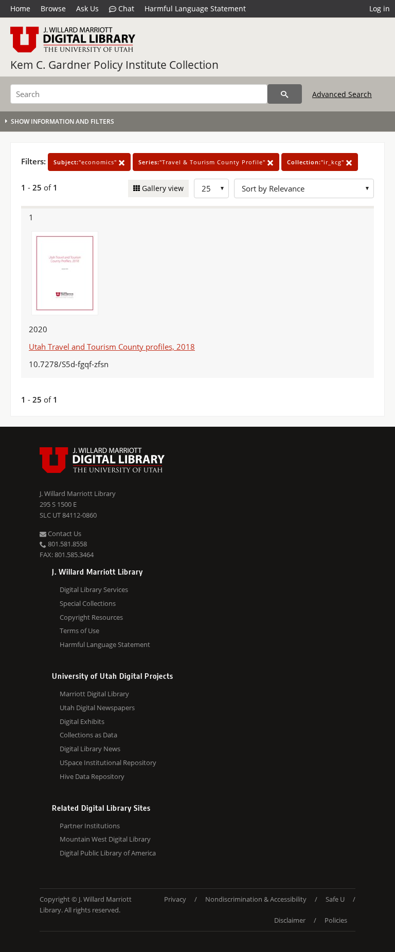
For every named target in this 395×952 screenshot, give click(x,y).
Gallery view (162, 188)
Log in (379, 8)
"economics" (86, 162)
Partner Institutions (90, 825)
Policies (336, 920)
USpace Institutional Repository (108, 762)
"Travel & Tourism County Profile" (202, 162)
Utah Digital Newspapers (97, 707)
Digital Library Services (94, 589)
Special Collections (88, 603)
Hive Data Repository (92, 776)
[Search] (284, 94)
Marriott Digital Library (94, 693)
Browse (53, 8)
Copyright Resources (91, 617)
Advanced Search (342, 94)
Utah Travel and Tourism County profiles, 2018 (112, 346)
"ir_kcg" (316, 162)
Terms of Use (79, 630)
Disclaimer (290, 920)
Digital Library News (90, 748)
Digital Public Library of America (108, 853)
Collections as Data (88, 734)
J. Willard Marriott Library (78, 493)
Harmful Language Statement (195, 8)
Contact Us (63, 533)
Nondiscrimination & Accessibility (256, 899)
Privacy (175, 899)
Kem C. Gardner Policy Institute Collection (114, 65)
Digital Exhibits (82, 721)
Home (20, 8)
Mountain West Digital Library (105, 839)
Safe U (335, 899)
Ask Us (87, 8)
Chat (125, 8)
